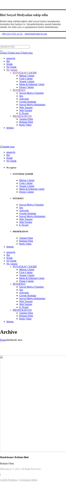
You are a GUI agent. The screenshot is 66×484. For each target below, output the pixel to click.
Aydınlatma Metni (28, 480)
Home (3, 340)
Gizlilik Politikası (8, 480)
